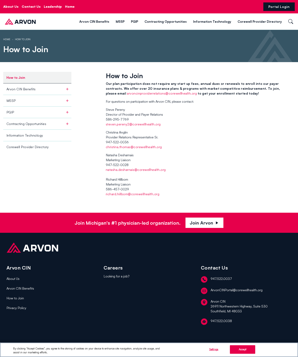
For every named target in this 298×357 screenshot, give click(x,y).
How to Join (15, 298)
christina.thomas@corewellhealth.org (134, 147)
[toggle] (67, 89)
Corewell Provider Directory (260, 21)
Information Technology (212, 21)
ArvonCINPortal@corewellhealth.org (237, 290)
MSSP (120, 21)
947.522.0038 (221, 321)
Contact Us (31, 6)
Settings (213, 349)
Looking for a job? (117, 276)
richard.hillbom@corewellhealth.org (132, 194)
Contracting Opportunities (166, 21)
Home (70, 6)
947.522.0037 (221, 279)
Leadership (53, 6)
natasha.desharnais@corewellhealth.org (136, 170)
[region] (149, 350)
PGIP (134, 21)
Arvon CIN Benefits (94, 21)
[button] (40, 21)
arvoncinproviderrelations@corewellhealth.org (162, 93)
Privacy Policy (16, 308)
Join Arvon (204, 222)
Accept (242, 349)
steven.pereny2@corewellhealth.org (133, 124)
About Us (10, 6)
